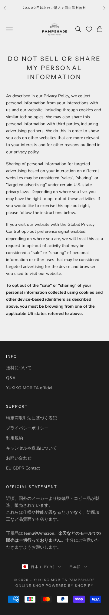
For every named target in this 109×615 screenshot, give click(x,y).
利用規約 (14, 438)
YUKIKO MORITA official (29, 388)
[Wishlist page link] (89, 29)
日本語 (75, 567)
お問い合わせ (18, 458)
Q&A (10, 378)
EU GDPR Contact (23, 468)
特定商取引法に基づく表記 (31, 418)
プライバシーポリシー (27, 428)
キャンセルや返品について (31, 448)
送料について (18, 368)
